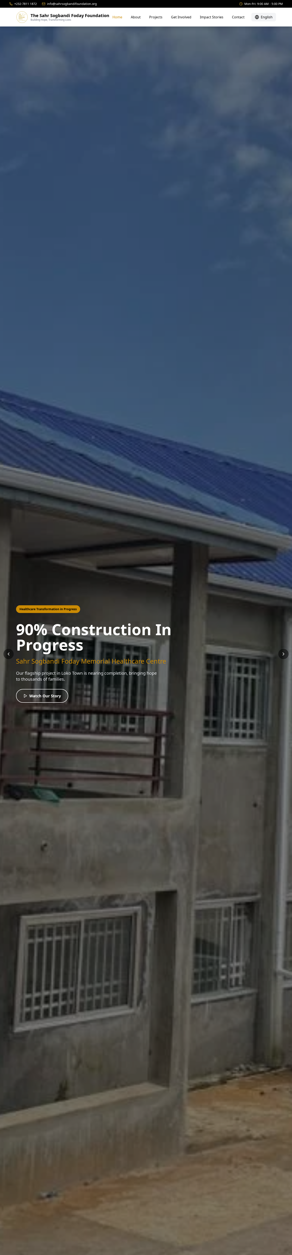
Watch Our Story (45, 695)
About (136, 17)
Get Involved (181, 17)
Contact (238, 17)
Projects (155, 17)
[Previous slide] (8, 654)
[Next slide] (283, 654)
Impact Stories (211, 17)
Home (117, 17)
